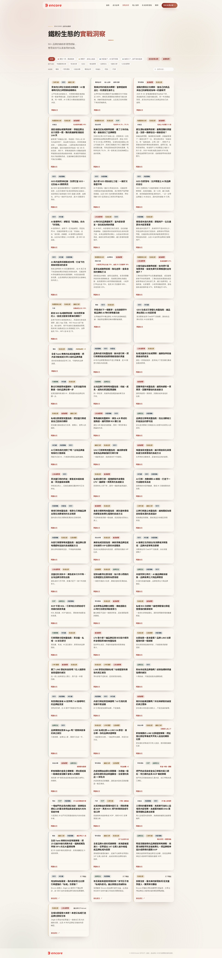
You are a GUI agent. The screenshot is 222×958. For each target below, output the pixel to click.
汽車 (114, 69)
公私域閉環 (126, 64)
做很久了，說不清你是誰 (133, 59)
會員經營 (93, 64)
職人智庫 (135, 5)
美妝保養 (77, 69)
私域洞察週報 (147, 5)
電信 (106, 69)
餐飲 (57, 69)
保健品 (98, 69)
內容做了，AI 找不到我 (109, 59)
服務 (107, 5)
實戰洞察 (125, 5)
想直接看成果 (153, 59)
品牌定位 (104, 64)
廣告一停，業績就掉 (67, 59)
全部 (51, 59)
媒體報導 (166, 59)
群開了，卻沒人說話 (87, 59)
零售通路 (67, 69)
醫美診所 (88, 69)
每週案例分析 (61, 64)
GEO (83, 64)
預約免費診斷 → (169, 5)
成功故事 (116, 5)
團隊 (156, 5)
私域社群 (74, 64)
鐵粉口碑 (114, 64)
